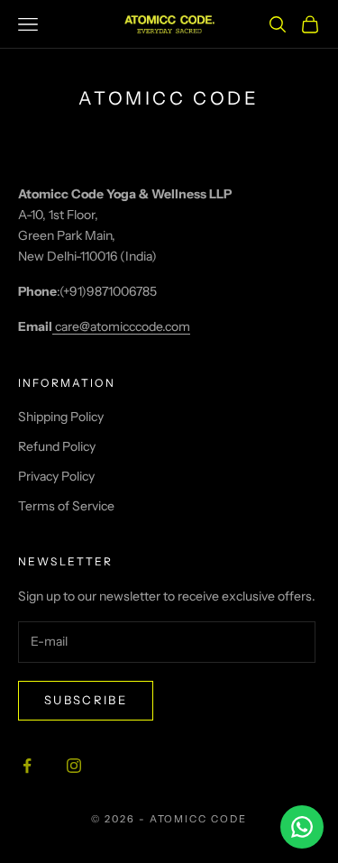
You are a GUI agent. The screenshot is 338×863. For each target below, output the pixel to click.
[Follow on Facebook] (27, 766)
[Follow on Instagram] (74, 766)
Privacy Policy (56, 476)
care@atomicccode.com (121, 326)
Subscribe (85, 700)
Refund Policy (57, 446)
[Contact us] (302, 827)
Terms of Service (66, 506)
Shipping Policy (61, 417)
